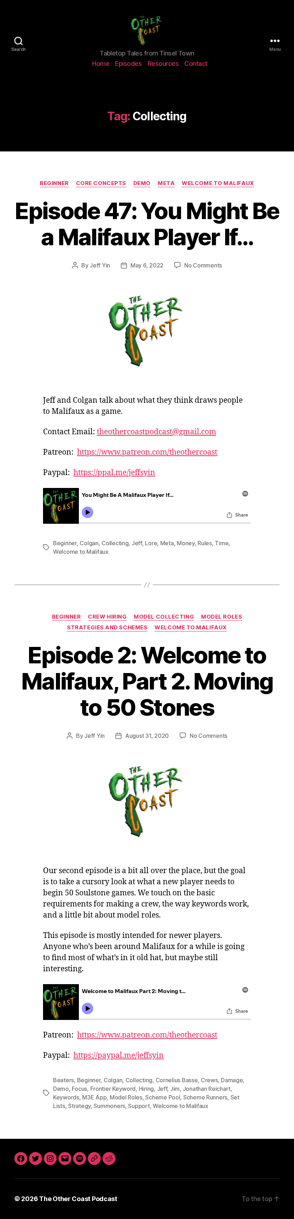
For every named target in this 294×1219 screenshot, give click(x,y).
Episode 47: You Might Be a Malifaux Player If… (147, 224)
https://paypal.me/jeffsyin (119, 1055)
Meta (166, 183)
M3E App (94, 1097)
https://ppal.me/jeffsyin (114, 473)
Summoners (109, 1105)
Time (221, 543)
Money (186, 543)
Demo (142, 183)
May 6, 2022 (147, 265)
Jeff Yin (100, 265)
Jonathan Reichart (207, 1088)
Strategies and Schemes (107, 627)
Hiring (146, 1088)
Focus (79, 1088)
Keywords (66, 1097)
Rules (205, 543)
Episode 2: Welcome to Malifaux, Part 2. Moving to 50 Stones (147, 681)
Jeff (137, 543)
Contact (196, 63)
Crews (209, 1080)
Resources (163, 63)
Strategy (79, 1105)
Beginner (54, 183)
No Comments (203, 265)
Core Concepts (101, 183)
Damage (232, 1080)
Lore (151, 543)
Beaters (63, 1080)
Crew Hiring (107, 617)
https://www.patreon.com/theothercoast (147, 452)
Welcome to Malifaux (218, 183)
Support (139, 1105)
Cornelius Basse (177, 1080)
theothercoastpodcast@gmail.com (156, 432)
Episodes (128, 63)
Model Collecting (164, 617)
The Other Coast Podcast (78, 1199)
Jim (175, 1088)
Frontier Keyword (113, 1088)
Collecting (114, 543)
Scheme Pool (162, 1097)
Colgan (89, 543)
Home (100, 63)
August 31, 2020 (147, 735)
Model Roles (221, 617)
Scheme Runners (205, 1097)
